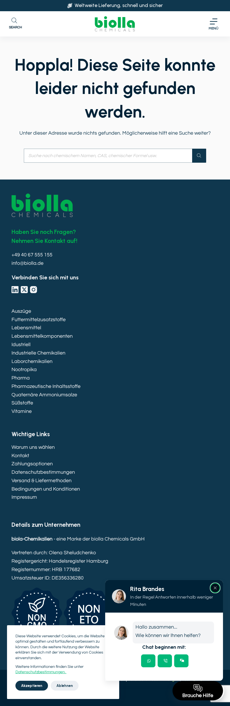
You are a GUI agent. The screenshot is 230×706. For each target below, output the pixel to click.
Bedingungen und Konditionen (46, 489)
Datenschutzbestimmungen (43, 472)
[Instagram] (33, 289)
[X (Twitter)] (24, 289)
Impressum (24, 497)
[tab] (148, 660)
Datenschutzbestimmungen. (40, 672)
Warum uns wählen (33, 447)
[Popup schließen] (215, 588)
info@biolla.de (27, 263)
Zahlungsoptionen (32, 463)
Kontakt (20, 455)
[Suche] (199, 156)
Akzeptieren (31, 686)
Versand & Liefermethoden (42, 480)
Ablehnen (64, 686)
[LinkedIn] (15, 289)
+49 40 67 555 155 (32, 254)
